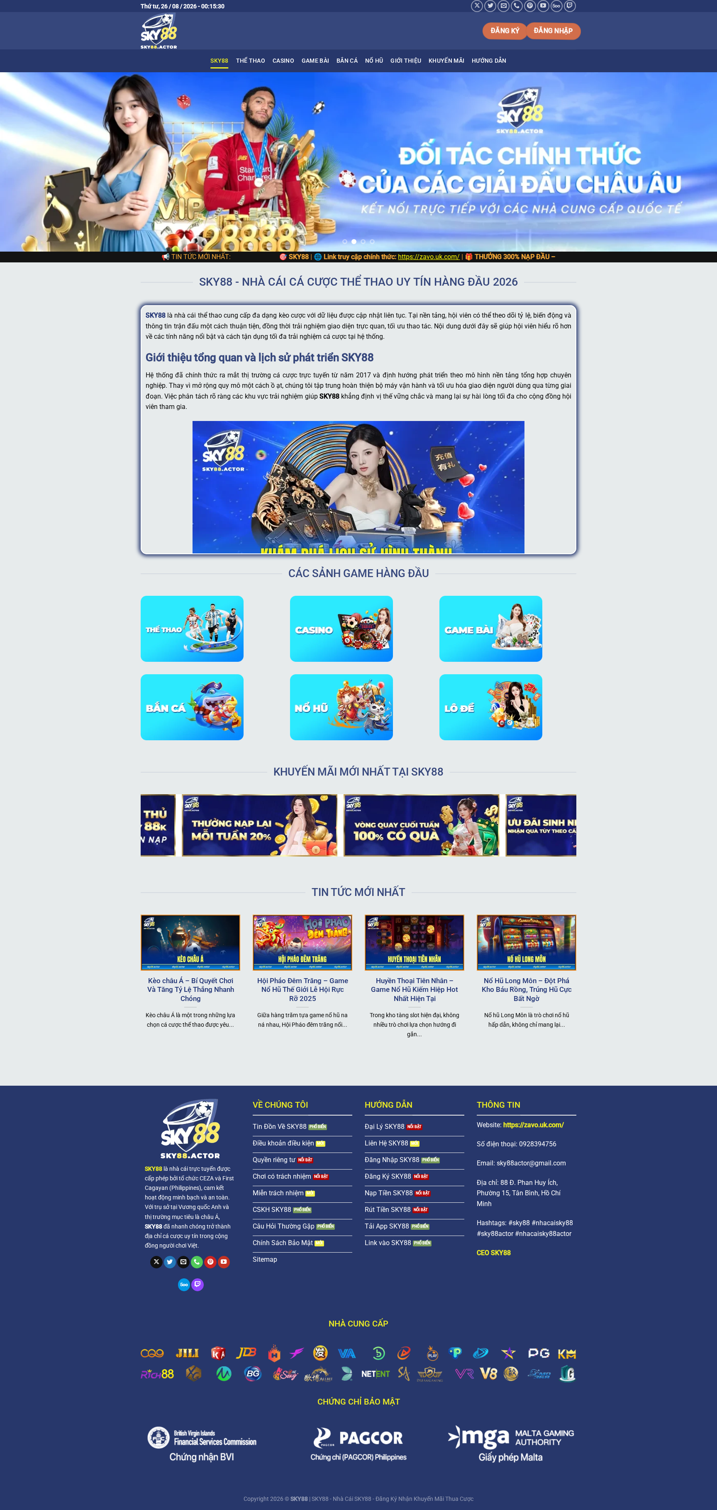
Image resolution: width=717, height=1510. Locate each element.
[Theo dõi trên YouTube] (543, 6)
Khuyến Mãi (446, 60)
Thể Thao (250, 60)
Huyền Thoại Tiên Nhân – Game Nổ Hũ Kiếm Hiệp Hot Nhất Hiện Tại (414, 990)
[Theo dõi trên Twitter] (490, 6)
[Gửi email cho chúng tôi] (504, 6)
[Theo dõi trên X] (477, 6)
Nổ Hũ (374, 60)
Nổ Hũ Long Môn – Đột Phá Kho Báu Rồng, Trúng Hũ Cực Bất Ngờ (527, 990)
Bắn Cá (347, 60)
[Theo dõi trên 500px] (557, 6)
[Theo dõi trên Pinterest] (530, 6)
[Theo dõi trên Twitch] (570, 6)
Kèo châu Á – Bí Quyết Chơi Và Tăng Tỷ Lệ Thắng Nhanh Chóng (190, 990)
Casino (283, 60)
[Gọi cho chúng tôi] (517, 6)
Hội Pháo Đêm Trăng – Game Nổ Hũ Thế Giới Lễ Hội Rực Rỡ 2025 (302, 990)
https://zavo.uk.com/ (345, 257)
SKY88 (219, 60)
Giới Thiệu (405, 60)
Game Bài (315, 60)
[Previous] (24, 162)
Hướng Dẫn (489, 60)
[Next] (692, 162)
